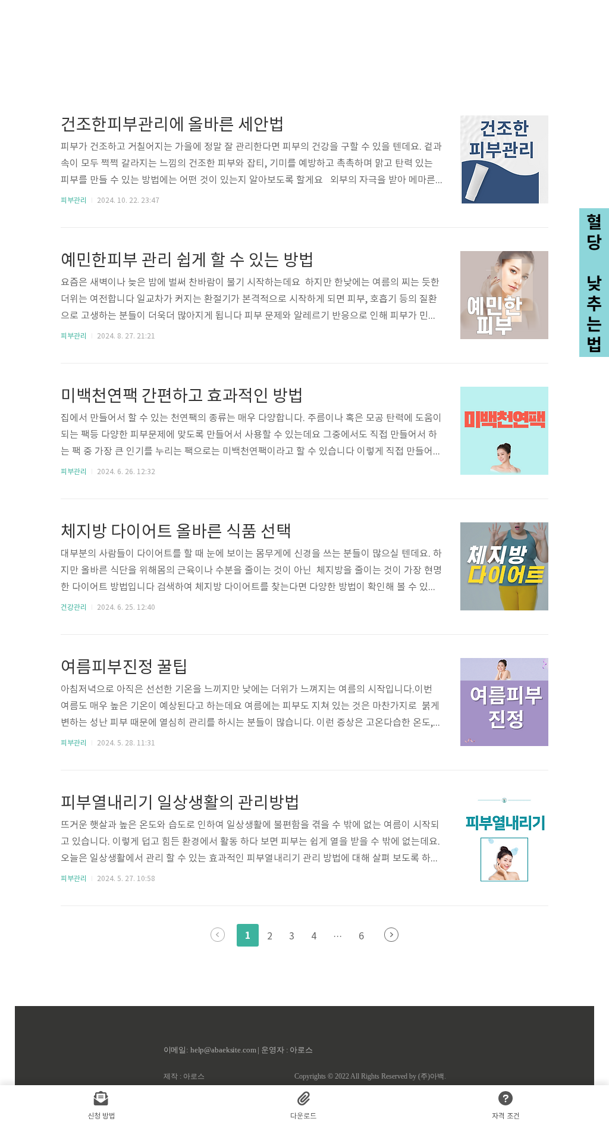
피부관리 (74, 201)
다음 (391, 935)
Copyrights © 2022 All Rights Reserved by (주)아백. (370, 1076)
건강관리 (74, 608)
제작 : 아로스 (184, 1076)
